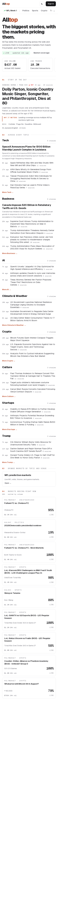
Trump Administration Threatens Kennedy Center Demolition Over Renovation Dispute (32, 231)
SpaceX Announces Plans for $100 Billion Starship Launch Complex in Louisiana (26, 148)
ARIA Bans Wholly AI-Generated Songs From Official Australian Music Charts (30, 170)
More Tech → (7, 192)
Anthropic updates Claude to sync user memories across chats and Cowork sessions (32, 274)
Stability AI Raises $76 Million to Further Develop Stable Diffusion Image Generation (32, 410)
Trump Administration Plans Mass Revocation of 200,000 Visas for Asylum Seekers (32, 247)
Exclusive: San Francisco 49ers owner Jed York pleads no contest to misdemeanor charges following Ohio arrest (31, 239)
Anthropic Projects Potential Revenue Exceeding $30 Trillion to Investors (32, 416)
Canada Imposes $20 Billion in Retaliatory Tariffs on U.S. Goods (26, 207)
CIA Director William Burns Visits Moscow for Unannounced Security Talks (30, 443)
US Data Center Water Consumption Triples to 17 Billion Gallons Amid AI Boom (32, 319)
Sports (35, 10)
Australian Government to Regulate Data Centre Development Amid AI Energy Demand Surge (31, 312)
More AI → (6, 289)
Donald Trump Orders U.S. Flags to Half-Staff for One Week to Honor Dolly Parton (32, 456)
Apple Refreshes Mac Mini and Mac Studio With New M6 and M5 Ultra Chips (31, 164)
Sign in (51, 4)
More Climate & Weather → (14, 325)
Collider (11, 124)
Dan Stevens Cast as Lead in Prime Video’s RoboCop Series (30, 186)
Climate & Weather (14, 296)
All (6, 4)
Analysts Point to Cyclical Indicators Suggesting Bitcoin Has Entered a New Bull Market (32, 354)
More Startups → (9, 429)
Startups (8, 403)
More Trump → (8, 462)
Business (8, 198)
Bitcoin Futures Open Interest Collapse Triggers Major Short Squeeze (31, 339)
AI (3, 260)
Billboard (37, 124)
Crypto (44, 10)
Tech (5, 140)
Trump (6, 436)
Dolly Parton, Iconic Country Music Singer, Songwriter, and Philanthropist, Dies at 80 (27, 96)
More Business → (9, 253)
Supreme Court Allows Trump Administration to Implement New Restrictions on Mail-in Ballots (31, 224)
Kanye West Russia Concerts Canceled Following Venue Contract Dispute (32, 390)
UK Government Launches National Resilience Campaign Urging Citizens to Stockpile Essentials (31, 305)
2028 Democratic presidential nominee (22, 525)
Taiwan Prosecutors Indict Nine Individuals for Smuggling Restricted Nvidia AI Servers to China (31, 178)
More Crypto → (8, 361)
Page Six (20, 124)
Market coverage (42, 53)
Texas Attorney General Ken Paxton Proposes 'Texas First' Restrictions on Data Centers (30, 282)
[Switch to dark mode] (42, 3)
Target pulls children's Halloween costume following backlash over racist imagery (32, 383)
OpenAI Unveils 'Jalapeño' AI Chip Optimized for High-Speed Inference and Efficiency (32, 267)
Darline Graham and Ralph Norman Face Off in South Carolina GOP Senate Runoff (31, 449)
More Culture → (9, 396)
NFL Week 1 (11, 10)
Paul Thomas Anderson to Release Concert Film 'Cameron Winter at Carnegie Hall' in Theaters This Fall (32, 376)
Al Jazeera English (10, 128)
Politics (25, 10)
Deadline (28, 124)
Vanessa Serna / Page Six (15, 85)
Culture (7, 367)
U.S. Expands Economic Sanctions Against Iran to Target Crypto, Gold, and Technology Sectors (32, 347)
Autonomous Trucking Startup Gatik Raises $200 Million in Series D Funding (32, 423)
